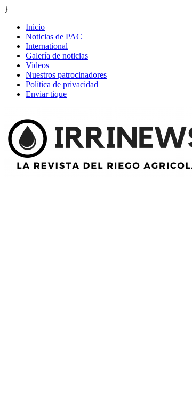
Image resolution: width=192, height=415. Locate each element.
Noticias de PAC (54, 36)
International (47, 46)
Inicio (35, 26)
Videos (37, 65)
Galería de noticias (57, 55)
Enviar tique (46, 93)
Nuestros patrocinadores (66, 74)
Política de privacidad (62, 84)
